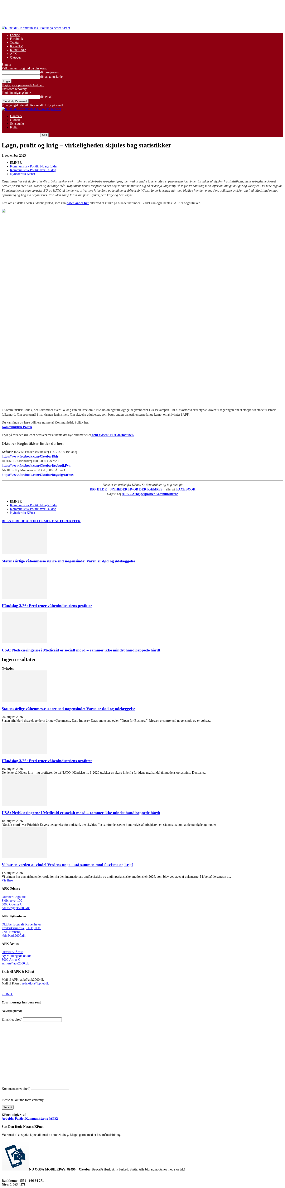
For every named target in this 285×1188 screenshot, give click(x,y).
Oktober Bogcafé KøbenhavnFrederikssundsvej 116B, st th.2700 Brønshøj (21, 928)
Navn (12, 1011)
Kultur (14, 127)
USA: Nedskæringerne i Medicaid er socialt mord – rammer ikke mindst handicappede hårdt (81, 650)
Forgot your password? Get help (23, 85)
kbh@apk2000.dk (13, 935)
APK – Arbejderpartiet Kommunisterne (150, 494)
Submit (7, 1107)
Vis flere (7, 880)
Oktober (15, 57)
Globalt (15, 120)
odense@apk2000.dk (16, 908)
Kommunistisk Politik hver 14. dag (33, 170)
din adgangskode (51, 76)
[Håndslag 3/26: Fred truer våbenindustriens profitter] (24, 597)
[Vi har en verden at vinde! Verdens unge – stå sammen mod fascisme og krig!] (24, 857)
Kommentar (16, 1088)
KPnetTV (16, 46)
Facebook (16, 38)
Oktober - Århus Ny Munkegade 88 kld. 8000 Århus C (17, 955)
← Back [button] (7, 994)
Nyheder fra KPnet (22, 174)
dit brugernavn (49, 72)
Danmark (16, 116)
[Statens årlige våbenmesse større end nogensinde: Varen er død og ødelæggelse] (24, 553)
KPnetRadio (18, 50)
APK (13, 53)
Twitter (14, 42)
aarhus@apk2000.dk (15, 963)
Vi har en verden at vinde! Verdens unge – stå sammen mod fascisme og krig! (67, 864)
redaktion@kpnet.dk (35, 983)
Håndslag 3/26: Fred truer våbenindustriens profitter (47, 605)
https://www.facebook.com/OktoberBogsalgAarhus (37, 474)
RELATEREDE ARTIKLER (23, 521)
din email (46, 96)
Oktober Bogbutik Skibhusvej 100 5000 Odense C (14, 900)
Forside (15, 35)
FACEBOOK (185, 489)
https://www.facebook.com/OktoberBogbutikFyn (36, 465)
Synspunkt (17, 123)
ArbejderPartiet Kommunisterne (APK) (30, 1118)
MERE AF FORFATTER (62, 521)
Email (12, 1019)
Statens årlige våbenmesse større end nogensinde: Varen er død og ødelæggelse (68, 561)
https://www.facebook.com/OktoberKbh (30, 456)
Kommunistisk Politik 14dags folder (33, 166)
